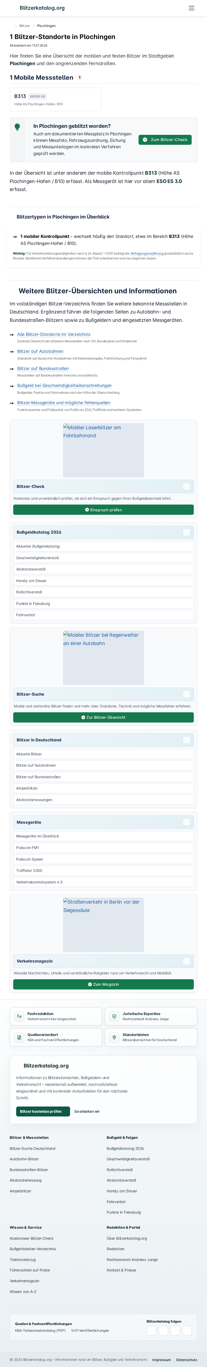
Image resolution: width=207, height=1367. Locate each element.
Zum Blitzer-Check (169, 139)
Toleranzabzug (22, 1259)
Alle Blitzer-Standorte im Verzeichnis (53, 334)
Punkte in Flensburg (124, 1212)
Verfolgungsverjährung (146, 253)
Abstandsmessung (26, 1180)
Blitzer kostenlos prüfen (40, 1111)
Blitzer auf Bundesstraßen (43, 368)
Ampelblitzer (20, 1191)
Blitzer (24, 26)
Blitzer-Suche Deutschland (33, 1148)
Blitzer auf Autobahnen (40, 351)
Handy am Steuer (122, 1191)
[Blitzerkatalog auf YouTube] (175, 1331)
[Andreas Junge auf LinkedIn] (163, 1331)
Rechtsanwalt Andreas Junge (132, 1259)
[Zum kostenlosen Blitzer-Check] (103, 450)
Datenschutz (186, 1360)
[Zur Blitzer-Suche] (103, 658)
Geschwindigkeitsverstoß (128, 1159)
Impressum (161, 1360)
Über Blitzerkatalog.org (127, 1238)
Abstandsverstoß (121, 1180)
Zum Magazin (106, 984)
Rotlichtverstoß (120, 1170)
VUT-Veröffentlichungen (90, 1331)
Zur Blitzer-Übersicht (106, 717)
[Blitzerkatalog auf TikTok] (187, 1331)
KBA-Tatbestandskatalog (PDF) (40, 1331)
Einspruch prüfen (106, 510)
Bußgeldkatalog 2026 (125, 1148)
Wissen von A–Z (23, 1292)
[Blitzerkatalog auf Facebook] (151, 1331)
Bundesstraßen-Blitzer (29, 1170)
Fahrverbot (116, 1202)
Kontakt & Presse (121, 1270)
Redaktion (115, 1249)
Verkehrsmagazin (24, 1281)
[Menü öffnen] (191, 8)
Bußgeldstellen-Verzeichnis (33, 1249)
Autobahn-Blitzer (24, 1159)
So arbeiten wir (87, 1111)
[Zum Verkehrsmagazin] (103, 925)
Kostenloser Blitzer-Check (32, 1238)
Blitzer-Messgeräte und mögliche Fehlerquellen (63, 402)
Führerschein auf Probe (30, 1270)
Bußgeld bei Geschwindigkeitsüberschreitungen (64, 385)
